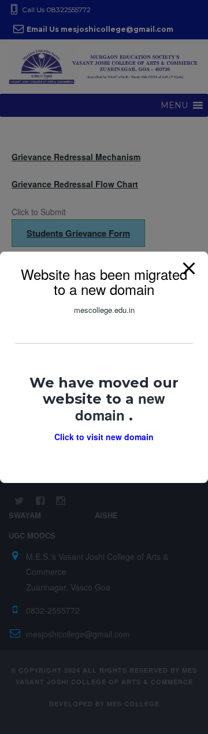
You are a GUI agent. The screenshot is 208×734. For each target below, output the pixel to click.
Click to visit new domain (104, 436)
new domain (120, 406)
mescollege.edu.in (104, 309)
